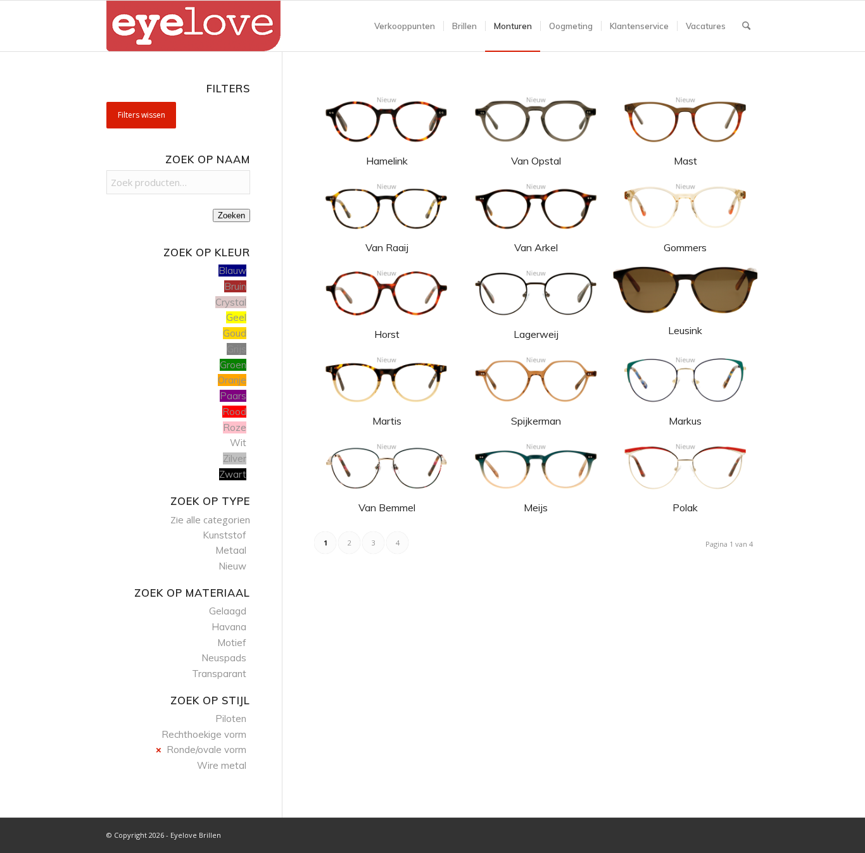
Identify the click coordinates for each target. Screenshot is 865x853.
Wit (238, 443)
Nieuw (232, 566)
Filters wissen (141, 114)
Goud (234, 333)
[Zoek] (746, 26)
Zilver (234, 458)
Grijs (236, 349)
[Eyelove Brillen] (193, 26)
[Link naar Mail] (749, 834)
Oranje (232, 380)
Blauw (232, 271)
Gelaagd (227, 611)
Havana (229, 627)
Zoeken (231, 215)
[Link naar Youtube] (730, 834)
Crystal (230, 302)
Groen (233, 365)
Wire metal (221, 765)
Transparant (219, 674)
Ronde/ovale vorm (206, 750)
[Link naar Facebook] (711, 834)
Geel (236, 317)
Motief (231, 643)
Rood (234, 412)
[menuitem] (404, 26)
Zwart (232, 474)
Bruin (235, 286)
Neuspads (223, 658)
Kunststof (224, 535)
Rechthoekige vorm (203, 734)
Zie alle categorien (210, 519)
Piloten (230, 719)
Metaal (230, 550)
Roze (234, 427)
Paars (233, 396)
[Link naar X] (692, 834)
